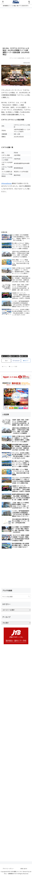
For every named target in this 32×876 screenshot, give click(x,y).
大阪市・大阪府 (15, 356)
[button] (29, 597)
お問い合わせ (23, 868)
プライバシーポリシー (8, 868)
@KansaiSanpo (6, 183)
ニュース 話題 (6, 356)
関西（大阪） (24, 356)
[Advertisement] (16, 27)
